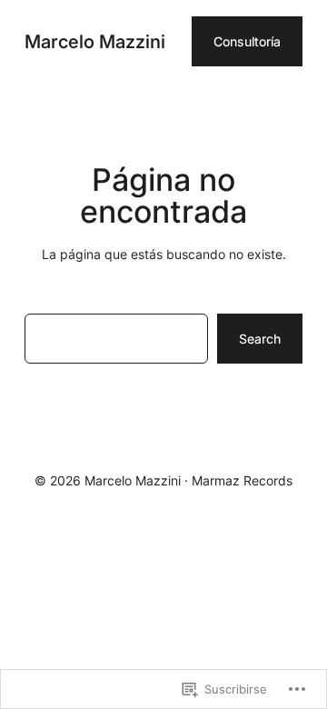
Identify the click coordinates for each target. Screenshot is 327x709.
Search (260, 338)
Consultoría (247, 41)
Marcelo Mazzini (95, 41)
